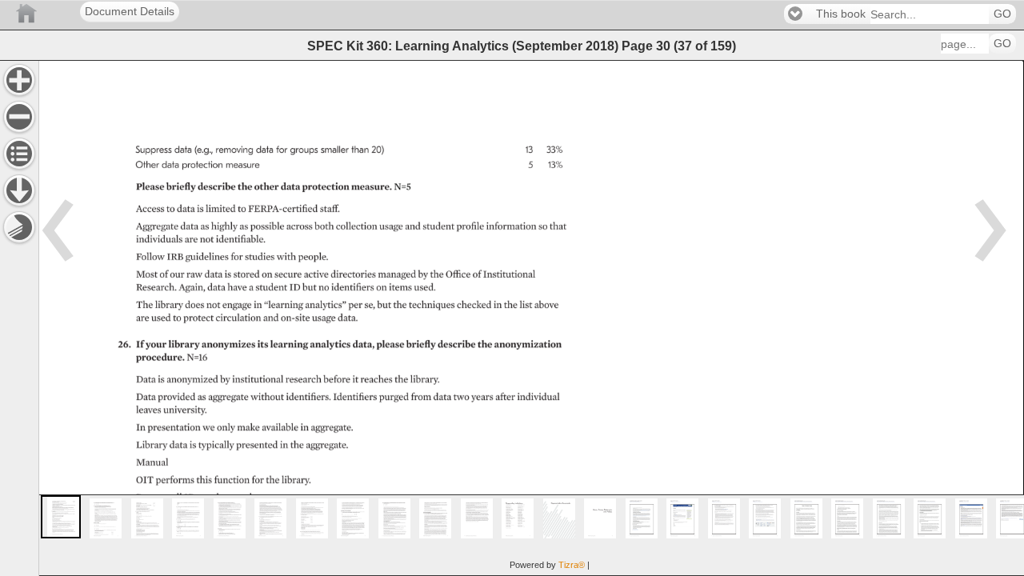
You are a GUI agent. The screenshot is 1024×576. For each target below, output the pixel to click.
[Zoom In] (19, 80)
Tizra (571, 565)
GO (1002, 14)
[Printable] (19, 227)
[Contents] (19, 154)
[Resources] (19, 190)
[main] (531, 318)
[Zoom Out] (19, 117)
